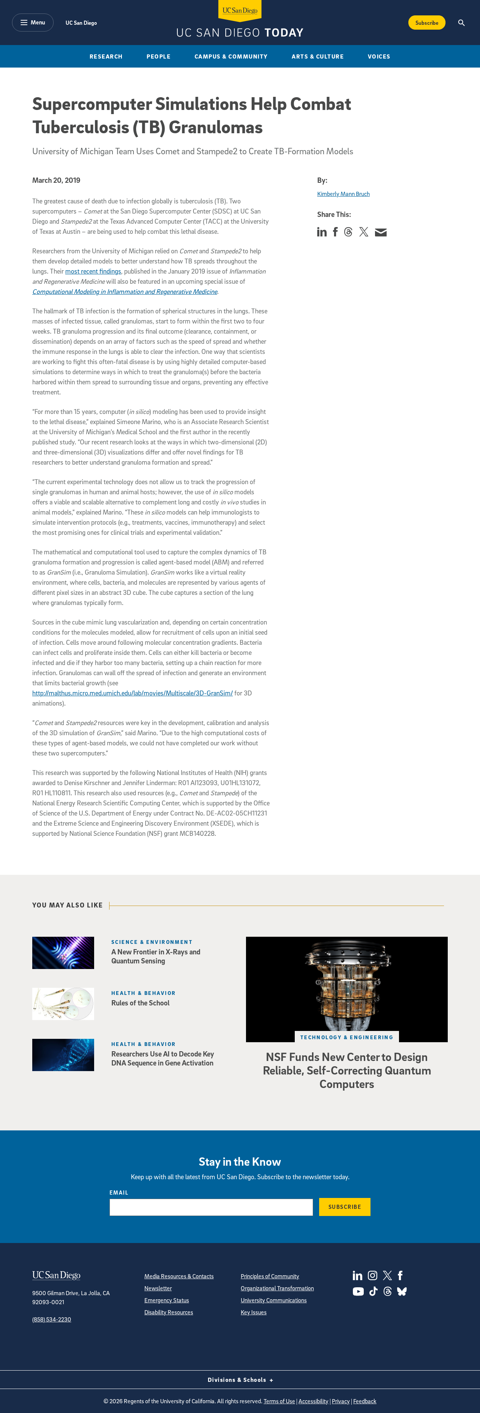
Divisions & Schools (238, 1379)
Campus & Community (231, 56)
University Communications (274, 1300)
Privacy (341, 1401)
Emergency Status (166, 1300)
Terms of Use (279, 1401)
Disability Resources (168, 1312)
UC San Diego (81, 22)
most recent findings (93, 271)
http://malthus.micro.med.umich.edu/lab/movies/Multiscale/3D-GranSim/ (132, 693)
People (159, 56)
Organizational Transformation (277, 1288)
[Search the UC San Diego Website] (461, 22)
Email (119, 1192)
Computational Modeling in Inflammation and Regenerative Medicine (124, 291)
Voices (379, 56)
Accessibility (313, 1401)
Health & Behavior (143, 993)
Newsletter (158, 1288)
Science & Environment (152, 942)
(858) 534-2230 (51, 1319)
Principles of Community (270, 1276)
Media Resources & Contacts (179, 1276)
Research (106, 56)
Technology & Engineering (347, 1037)
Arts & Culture (318, 56)
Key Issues (254, 1312)
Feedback (364, 1401)
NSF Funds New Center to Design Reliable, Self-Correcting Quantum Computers (347, 1070)
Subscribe (427, 22)
